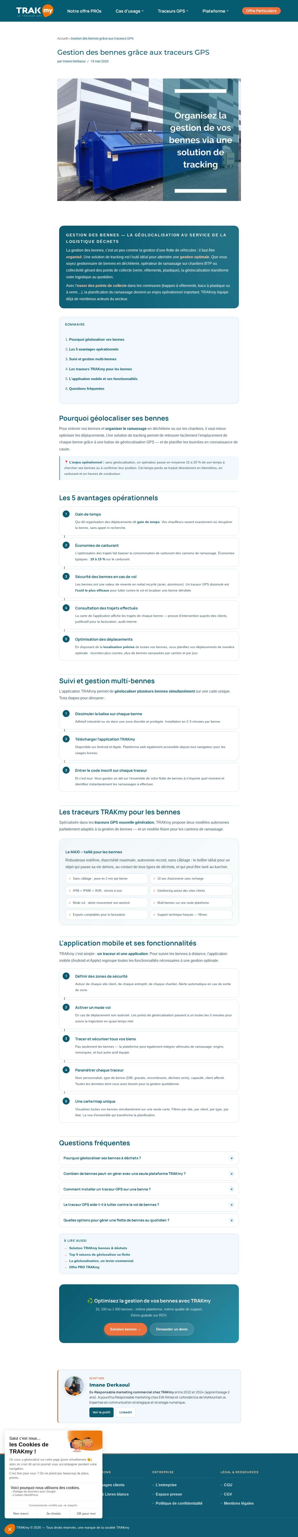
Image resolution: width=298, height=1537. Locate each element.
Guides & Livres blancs (108, 1494)
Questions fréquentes (86, 389)
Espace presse (169, 1494)
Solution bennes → (125, 1329)
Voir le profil (101, 1412)
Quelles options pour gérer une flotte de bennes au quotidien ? (116, 1220)
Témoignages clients (106, 1485)
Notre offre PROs (84, 11)
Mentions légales (239, 1503)
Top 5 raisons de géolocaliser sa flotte (99, 1254)
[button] (143, 11)
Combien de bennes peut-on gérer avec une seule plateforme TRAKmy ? (125, 1173)
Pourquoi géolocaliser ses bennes (96, 339)
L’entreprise (166, 1485)
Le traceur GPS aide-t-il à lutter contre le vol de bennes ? (111, 1204)
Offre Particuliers (261, 10)
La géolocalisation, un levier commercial (101, 1261)
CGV (228, 1494)
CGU (228, 1485)
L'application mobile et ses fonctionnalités (103, 379)
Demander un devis (172, 1329)
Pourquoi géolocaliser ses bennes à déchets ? (102, 1158)
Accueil (62, 38)
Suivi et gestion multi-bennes (92, 359)
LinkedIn (125, 1412)
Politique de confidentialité (179, 1503)
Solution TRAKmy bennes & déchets (98, 1248)
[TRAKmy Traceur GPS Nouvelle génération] (35, 10)
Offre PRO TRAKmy (84, 1267)
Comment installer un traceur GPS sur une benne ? (107, 1189)
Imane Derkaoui (74, 61)
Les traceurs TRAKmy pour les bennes (100, 369)
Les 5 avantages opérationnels (94, 349)
